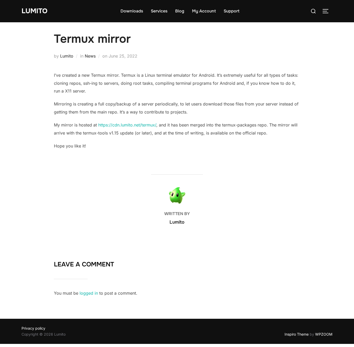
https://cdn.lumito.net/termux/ (127, 125)
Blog (179, 11)
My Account (204, 11)
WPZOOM (323, 334)
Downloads (132, 11)
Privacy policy (33, 328)
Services (159, 11)
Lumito (34, 11)
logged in (89, 293)
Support (231, 11)
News (90, 56)
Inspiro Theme (297, 334)
